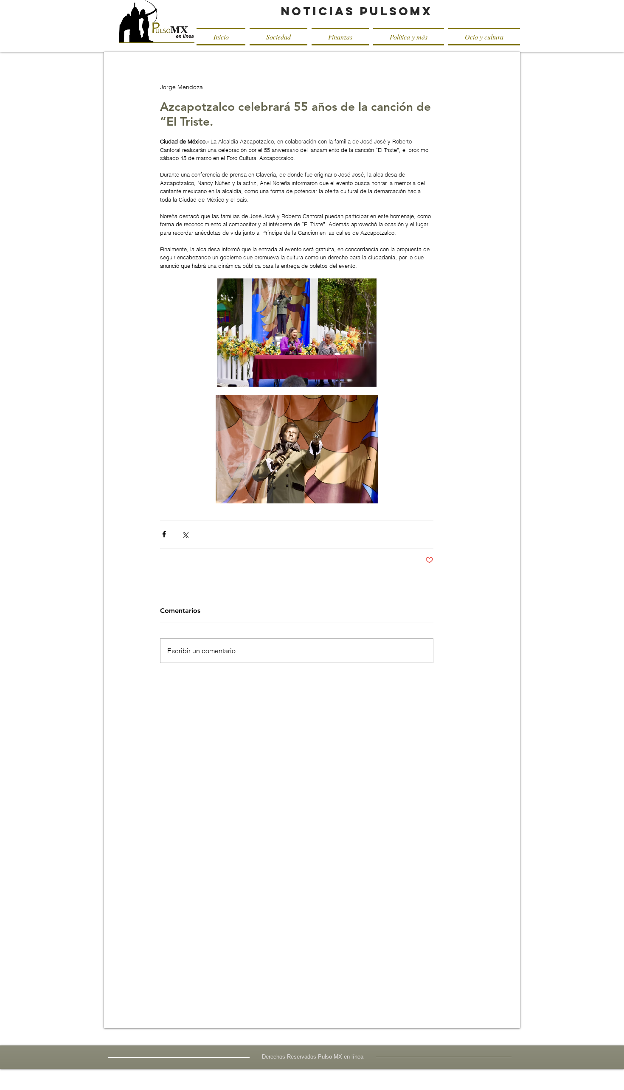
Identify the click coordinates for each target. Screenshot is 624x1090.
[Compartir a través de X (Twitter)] (185, 534)
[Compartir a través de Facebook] (164, 534)
